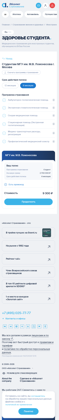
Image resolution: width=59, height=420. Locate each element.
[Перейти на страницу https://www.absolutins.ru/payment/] (38, 5)
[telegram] (10, 325)
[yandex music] (28, 325)
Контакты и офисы (15, 318)
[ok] (45, 325)
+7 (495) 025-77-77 (16, 313)
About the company (7, 379)
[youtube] (39, 325)
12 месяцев (10, 85)
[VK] (5, 325)
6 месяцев (28, 85)
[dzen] (22, 325)
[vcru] (33, 325)
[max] (16, 325)
